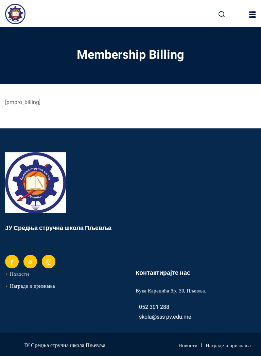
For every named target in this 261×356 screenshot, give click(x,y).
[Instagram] (48, 261)
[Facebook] (12, 261)
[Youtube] (30, 261)
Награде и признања (32, 286)
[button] (252, 15)
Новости (19, 274)
